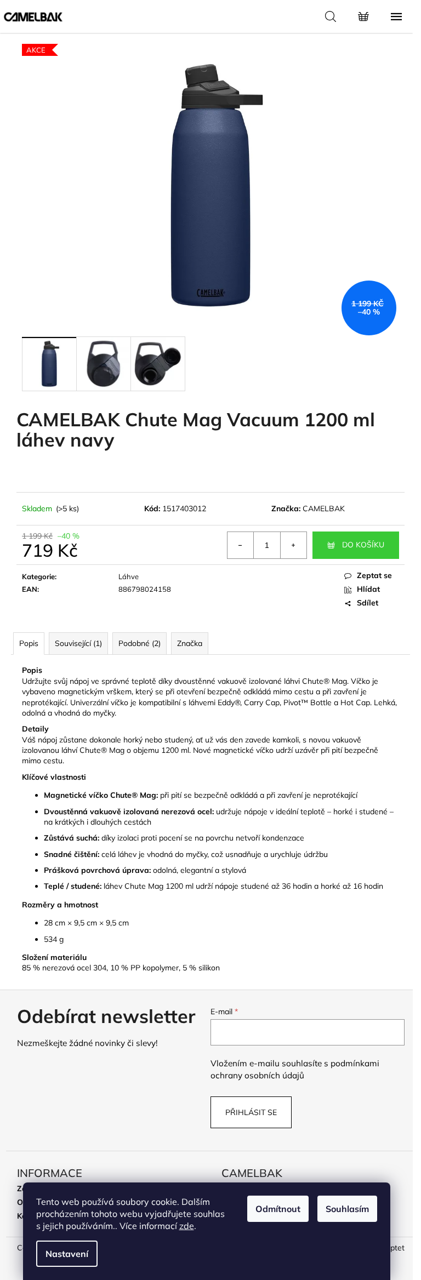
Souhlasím (347, 1208)
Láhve (128, 576)
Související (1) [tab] (78, 643)
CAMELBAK (324, 508)
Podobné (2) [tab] (139, 643)
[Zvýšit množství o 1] (293, 545)
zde (186, 1225)
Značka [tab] (189, 643)
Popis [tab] (28, 643)
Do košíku (363, 545)
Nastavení (66, 1253)
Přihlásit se (251, 1112)
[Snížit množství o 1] (240, 545)
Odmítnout (277, 1208)
